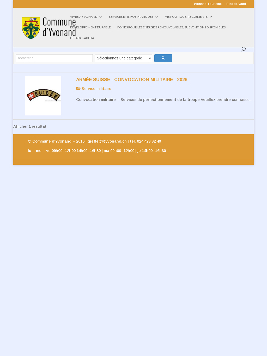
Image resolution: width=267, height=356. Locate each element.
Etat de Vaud (236, 4)
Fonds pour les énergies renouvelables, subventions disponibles (171, 27)
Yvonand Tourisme (207, 4)
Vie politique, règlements (186, 17)
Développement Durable (90, 27)
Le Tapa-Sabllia (82, 38)
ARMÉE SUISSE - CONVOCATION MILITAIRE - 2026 (131, 79)
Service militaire (96, 88)
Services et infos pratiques (131, 17)
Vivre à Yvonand (83, 17)
